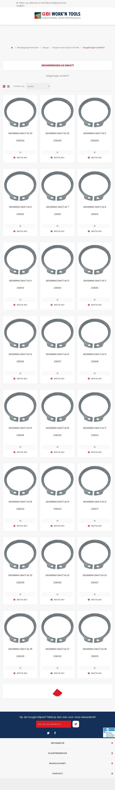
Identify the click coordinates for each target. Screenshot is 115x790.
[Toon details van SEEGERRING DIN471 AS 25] (57, 112)
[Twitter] (48, 733)
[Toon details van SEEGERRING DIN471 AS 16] (57, 407)
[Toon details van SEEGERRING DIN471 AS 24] (94, 554)
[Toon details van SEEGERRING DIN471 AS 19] (57, 480)
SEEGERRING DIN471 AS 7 (57, 207)
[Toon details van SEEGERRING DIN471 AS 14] (94, 333)
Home (12, 47)
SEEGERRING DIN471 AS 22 (20, 575)
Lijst (8, 86)
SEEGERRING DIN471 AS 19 (57, 501)
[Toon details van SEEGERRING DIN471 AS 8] (94, 186)
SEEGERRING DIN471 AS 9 (20, 280)
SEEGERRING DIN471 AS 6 (20, 207)
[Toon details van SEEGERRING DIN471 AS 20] (20, 112)
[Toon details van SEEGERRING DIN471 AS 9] (20, 259)
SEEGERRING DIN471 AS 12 (20, 354)
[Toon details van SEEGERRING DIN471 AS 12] (20, 333)
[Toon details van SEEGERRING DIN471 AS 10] (57, 259)
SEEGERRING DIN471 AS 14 (94, 354)
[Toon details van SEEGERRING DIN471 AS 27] (57, 628)
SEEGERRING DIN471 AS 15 (20, 428)
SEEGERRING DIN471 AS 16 (57, 428)
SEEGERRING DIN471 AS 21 (94, 501)
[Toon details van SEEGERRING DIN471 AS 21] (94, 480)
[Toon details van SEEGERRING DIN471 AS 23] (57, 554)
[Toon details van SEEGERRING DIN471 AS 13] (57, 333)
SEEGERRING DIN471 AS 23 (57, 575)
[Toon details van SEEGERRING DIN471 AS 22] (20, 554)
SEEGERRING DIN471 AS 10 (57, 280)
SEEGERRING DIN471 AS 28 (95, 649)
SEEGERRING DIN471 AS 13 (57, 354)
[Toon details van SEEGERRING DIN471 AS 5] (94, 112)
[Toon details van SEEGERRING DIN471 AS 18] (20, 480)
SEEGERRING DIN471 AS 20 (20, 133)
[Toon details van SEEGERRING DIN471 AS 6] (20, 186)
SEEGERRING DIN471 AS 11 (94, 280)
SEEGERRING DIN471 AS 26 (20, 649)
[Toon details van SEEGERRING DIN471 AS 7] (57, 186)
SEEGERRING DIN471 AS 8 (94, 207)
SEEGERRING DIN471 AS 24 (95, 575)
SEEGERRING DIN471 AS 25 (57, 133)
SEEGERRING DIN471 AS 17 (94, 428)
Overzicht (4, 86)
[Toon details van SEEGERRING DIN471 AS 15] (20, 407)
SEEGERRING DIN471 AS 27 (57, 649)
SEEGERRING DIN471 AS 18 (20, 501)
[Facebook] (55, 733)
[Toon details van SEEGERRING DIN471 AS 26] (20, 628)
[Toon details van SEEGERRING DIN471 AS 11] (94, 259)
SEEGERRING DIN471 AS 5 (94, 133)
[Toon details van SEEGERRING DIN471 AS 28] (94, 628)
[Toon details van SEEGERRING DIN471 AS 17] (94, 407)
